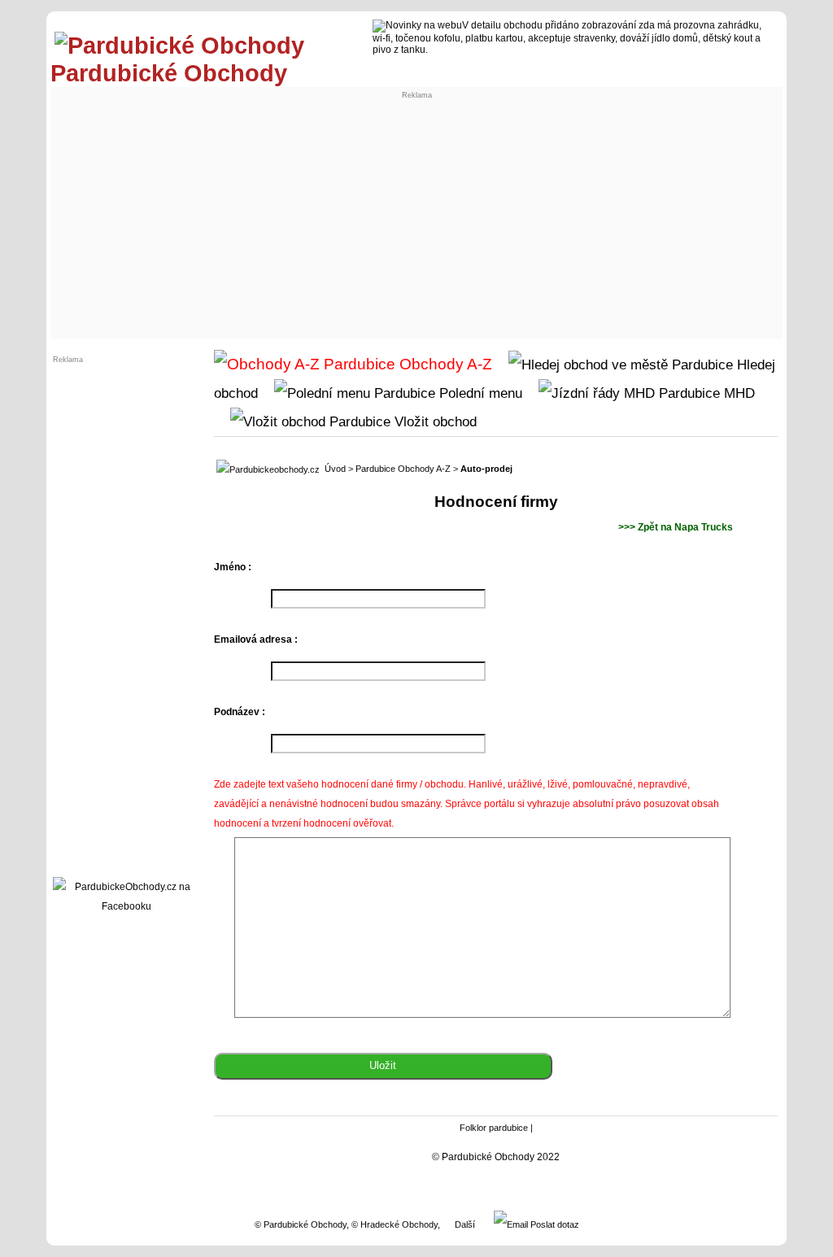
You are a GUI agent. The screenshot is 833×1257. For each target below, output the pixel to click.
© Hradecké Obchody (394, 1224)
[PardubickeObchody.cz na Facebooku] (126, 906)
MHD (737, 393)
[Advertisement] (416, 213)
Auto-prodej (486, 469)
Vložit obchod (433, 421)
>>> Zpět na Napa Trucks (675, 527)
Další (465, 1224)
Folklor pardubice (494, 1128)
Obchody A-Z (443, 364)
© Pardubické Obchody (301, 1224)
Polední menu (478, 393)
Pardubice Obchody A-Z (403, 469)
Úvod (335, 469)
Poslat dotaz (553, 1224)
